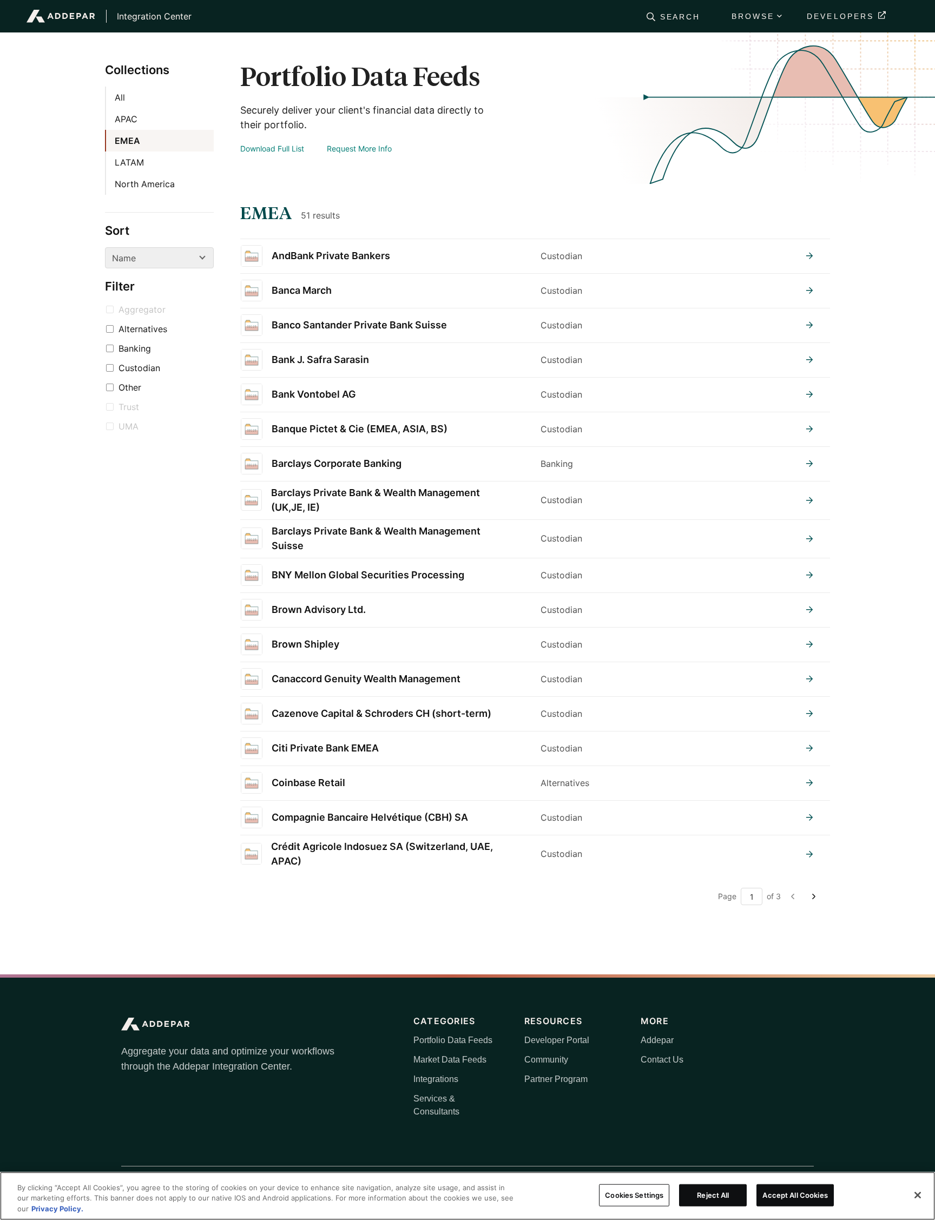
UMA (128, 426)
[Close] (918, 1195)
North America (145, 184)
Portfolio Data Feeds (452, 1040)
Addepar (657, 1040)
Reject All (713, 1194)
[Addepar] (61, 16)
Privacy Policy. (57, 1208)
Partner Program (556, 1079)
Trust (128, 406)
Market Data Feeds (449, 1059)
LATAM (129, 162)
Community (546, 1059)
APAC (126, 119)
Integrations (435, 1079)
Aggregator (142, 309)
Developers (840, 16)
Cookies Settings (634, 1194)
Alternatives (142, 329)
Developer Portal (556, 1040)
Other (129, 387)
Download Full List (272, 148)
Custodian (139, 367)
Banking (134, 348)
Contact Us (662, 1059)
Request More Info (359, 148)
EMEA (127, 140)
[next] (812, 896)
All (120, 97)
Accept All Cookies (794, 1194)
